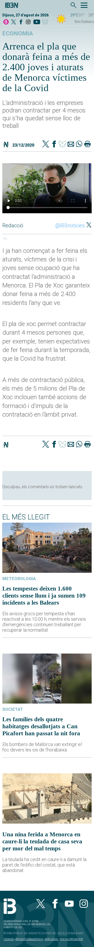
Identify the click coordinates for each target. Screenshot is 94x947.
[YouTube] (36, 22)
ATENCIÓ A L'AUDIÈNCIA (29, 939)
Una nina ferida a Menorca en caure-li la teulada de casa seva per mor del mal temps (42, 841)
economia (17, 33)
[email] (70, 144)
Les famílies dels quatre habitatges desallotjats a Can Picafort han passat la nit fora (41, 726)
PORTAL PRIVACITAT (71, 939)
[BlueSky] (46, 22)
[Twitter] (45, 144)
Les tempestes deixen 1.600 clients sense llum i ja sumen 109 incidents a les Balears (44, 595)
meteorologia (19, 578)
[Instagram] (28, 22)
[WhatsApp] (79, 144)
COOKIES (9, 939)
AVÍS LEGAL (51, 939)
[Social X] (13, 22)
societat (12, 709)
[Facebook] (21, 22)
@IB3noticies (70, 225)
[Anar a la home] (6, 22)
